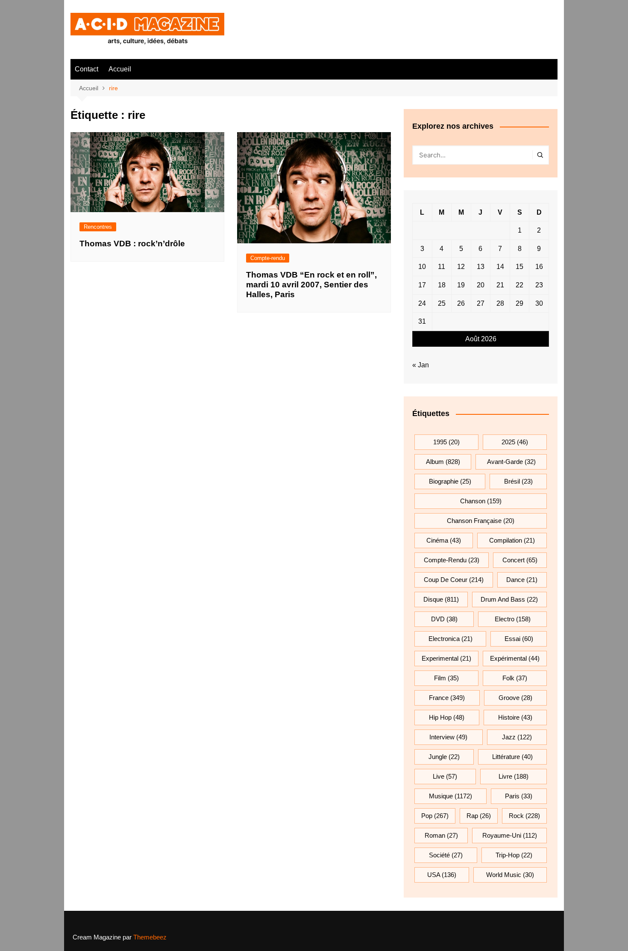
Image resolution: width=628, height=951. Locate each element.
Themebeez (150, 937)
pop (435, 815)
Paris (518, 796)
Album (443, 461)
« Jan (420, 365)
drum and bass (509, 599)
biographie (450, 481)
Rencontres (98, 227)
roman (441, 835)
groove (515, 697)
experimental (446, 658)
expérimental (515, 658)
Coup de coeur (454, 579)
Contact (86, 69)
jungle (444, 756)
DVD (444, 619)
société (446, 855)
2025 (515, 442)
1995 (446, 442)
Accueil (120, 69)
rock (524, 815)
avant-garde (511, 461)
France (447, 697)
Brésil (518, 481)
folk (514, 678)
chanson (481, 501)
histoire (515, 717)
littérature (512, 756)
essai (519, 638)
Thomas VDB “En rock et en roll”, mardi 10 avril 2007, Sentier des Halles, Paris (311, 284)
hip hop (446, 717)
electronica (450, 638)
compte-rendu (451, 560)
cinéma (443, 540)
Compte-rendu (267, 258)
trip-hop (514, 855)
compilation (512, 540)
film (446, 678)
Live (445, 776)
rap (479, 815)
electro (513, 619)
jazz (517, 737)
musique (450, 796)
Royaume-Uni (509, 835)
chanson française (480, 520)
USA (441, 874)
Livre (513, 776)
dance (521, 579)
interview (448, 737)
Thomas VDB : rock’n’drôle (132, 243)
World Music (510, 874)
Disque (441, 599)
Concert (519, 560)
